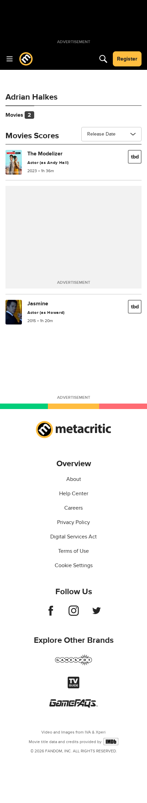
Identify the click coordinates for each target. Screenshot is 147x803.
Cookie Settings (74, 565)
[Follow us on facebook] (51, 614)
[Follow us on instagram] (74, 614)
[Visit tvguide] (73, 686)
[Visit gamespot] (73, 664)
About (73, 479)
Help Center (73, 493)
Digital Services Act (73, 536)
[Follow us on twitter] (97, 614)
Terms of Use (73, 551)
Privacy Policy (73, 522)
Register (127, 58)
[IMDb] (111, 741)
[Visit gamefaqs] (73, 705)
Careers (73, 508)
